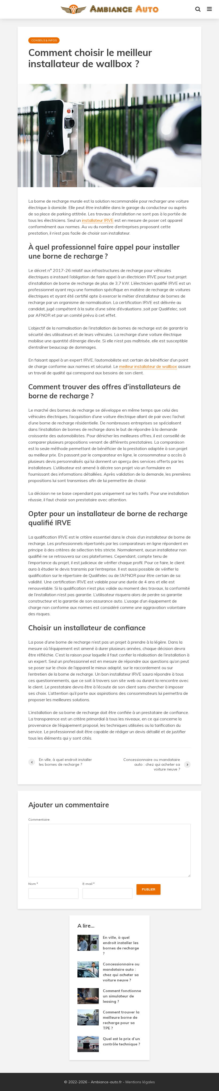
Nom (33, 883)
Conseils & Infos (44, 40)
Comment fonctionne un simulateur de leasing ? (122, 996)
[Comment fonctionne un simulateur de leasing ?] (88, 995)
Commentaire (39, 819)
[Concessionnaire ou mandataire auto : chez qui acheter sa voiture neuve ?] (88, 969)
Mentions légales (140, 1082)
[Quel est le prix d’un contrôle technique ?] (88, 1043)
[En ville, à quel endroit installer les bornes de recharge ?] (88, 942)
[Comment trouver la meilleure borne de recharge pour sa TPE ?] (88, 1017)
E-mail (89, 883)
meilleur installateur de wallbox (148, 366)
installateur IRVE (98, 220)
